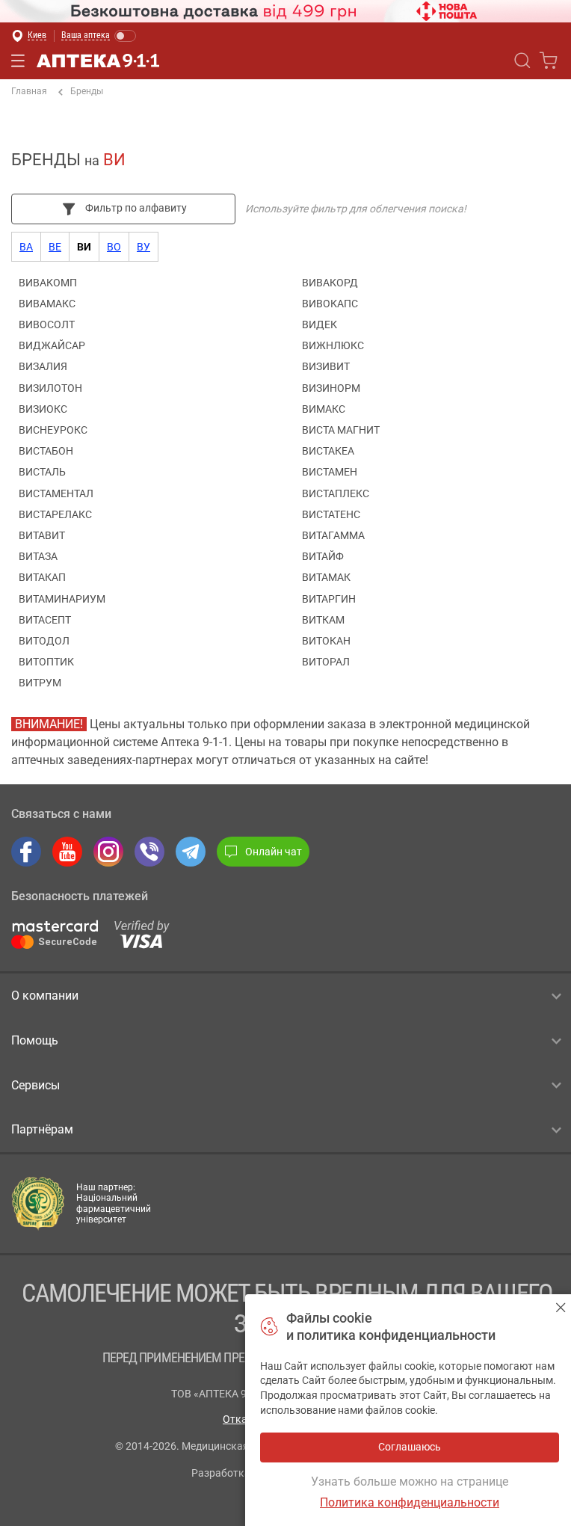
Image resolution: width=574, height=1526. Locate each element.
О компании (44, 995)
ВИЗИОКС (43, 409)
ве (55, 247)
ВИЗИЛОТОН (50, 388)
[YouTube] (67, 852)
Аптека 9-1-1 (98, 60)
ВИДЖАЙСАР (52, 345)
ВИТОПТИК (46, 662)
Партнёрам (42, 1129)
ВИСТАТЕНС (331, 514)
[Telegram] (191, 852)
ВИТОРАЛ (326, 662)
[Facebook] (26, 852)
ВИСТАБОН (46, 451)
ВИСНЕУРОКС (53, 430)
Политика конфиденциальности (409, 1502)
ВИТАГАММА (333, 535)
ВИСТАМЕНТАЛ (56, 493)
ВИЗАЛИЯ (43, 366)
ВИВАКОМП (48, 283)
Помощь (34, 1040)
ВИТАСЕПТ (45, 620)
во (114, 247)
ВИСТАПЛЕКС (335, 493)
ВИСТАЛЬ (42, 472)
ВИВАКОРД (330, 283)
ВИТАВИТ (42, 535)
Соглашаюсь (561, 1307)
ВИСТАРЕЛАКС (55, 514)
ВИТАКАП (42, 577)
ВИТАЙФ (323, 556)
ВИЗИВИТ (326, 366)
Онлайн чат (273, 852)
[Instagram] (108, 852)
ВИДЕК (319, 324)
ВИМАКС (323, 409)
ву (143, 247)
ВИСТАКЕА (328, 451)
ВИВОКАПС (330, 304)
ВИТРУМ (40, 683)
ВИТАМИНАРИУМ (62, 599)
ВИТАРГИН (329, 599)
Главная (29, 91)
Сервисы (35, 1085)
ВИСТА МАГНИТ (341, 430)
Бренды (86, 91)
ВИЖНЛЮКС (333, 345)
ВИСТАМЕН (329, 472)
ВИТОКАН (326, 641)
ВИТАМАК (326, 577)
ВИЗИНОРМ (331, 388)
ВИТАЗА (38, 556)
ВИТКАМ (323, 620)
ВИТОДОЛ (44, 641)
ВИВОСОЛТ (47, 324)
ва (26, 247)
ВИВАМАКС (47, 304)
